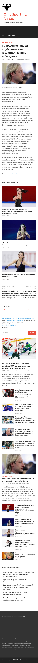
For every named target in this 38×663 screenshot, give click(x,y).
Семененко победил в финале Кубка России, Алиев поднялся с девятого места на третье (25, 543)
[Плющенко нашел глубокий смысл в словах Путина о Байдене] (19, 474)
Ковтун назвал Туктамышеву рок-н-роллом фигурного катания (25, 532)
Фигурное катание (7, 42)
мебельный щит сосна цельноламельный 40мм (18, 318)
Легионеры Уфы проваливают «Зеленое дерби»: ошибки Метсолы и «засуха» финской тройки (25, 419)
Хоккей (4, 360)
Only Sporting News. (15, 16)
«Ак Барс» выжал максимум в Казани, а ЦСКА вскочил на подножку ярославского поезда (25, 444)
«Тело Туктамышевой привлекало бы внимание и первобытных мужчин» (17, 244)
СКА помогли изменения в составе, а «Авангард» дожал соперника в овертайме (24, 407)
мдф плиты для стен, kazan (14, 320)
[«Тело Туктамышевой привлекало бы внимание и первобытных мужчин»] (19, 241)
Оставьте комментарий (23, 59)
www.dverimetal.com (9, 325)
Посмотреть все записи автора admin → (18, 310)
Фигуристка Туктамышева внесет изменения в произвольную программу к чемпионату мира (17, 211)
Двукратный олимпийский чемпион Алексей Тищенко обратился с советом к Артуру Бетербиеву (18, 587)
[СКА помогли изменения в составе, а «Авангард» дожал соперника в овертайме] (8, 411)
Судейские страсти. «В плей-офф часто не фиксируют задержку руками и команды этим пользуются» (24, 394)
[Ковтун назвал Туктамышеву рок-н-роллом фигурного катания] (19, 272)
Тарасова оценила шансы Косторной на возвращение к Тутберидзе (25, 555)
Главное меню (11, 36)
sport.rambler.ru (14, 174)
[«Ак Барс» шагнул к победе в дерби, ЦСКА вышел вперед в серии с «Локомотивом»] (19, 359)
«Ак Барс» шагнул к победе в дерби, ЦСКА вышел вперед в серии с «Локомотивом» (16, 365)
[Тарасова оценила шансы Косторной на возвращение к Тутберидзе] (8, 559)
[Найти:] (19, 333)
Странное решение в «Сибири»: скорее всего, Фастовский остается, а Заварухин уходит (24, 432)
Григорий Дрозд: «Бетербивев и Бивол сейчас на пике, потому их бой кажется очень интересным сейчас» (18, 574)
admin (13, 59)
